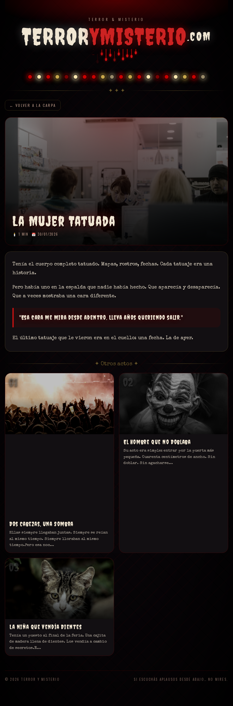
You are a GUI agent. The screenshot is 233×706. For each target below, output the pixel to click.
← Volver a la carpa (32, 105)
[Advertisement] (59, 479)
